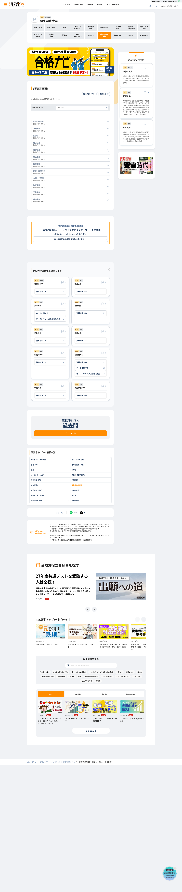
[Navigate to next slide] (94, 609)
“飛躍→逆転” (44, 672)
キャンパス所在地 (78, 460)
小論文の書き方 (107, 676)
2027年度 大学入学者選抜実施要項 (101, 672)
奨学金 (74, 470)
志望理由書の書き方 (91, 676)
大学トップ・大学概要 (38, 460)
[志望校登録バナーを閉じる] (175, 867)
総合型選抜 (34, 485)
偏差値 (139, 672)
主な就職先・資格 (78, 465)
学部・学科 (34, 465)
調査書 (98, 681)
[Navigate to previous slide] (87, 609)
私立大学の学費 (87, 681)
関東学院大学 (49, 21)
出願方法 (119, 672)
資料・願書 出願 (36, 500)
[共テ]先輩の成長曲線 (79, 672)
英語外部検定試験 (48, 676)
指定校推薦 (61, 676)
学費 (32, 470)
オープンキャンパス (37, 475)
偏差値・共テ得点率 (37, 495)
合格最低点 (75, 490)
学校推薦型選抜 (77, 485)
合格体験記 (75, 500)
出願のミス (130, 672)
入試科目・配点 (36, 480)
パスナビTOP (32, 762)
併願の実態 (136, 676)
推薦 (79, 676)
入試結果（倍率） (37, 490)
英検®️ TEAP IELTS (78, 475)
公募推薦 (71, 676)
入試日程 (75, 480)
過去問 (74, 495)
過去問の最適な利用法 (60, 672)
